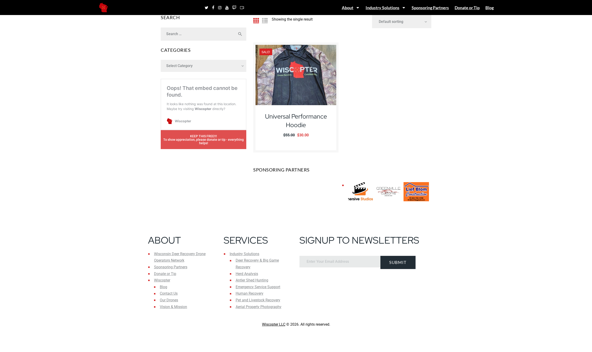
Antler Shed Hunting (252, 280)
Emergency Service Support (258, 287)
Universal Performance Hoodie (296, 120)
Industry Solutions (382, 7)
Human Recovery (249, 293)
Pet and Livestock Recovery (258, 300)
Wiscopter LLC (273, 324)
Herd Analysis (247, 274)
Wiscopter (162, 280)
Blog (489, 7)
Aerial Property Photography (258, 307)
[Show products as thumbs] (256, 20)
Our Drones (169, 300)
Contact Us (169, 293)
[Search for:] (203, 34)
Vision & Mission (173, 307)
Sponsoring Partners (430, 7)
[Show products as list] (265, 20)
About (347, 7)
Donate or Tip (467, 7)
